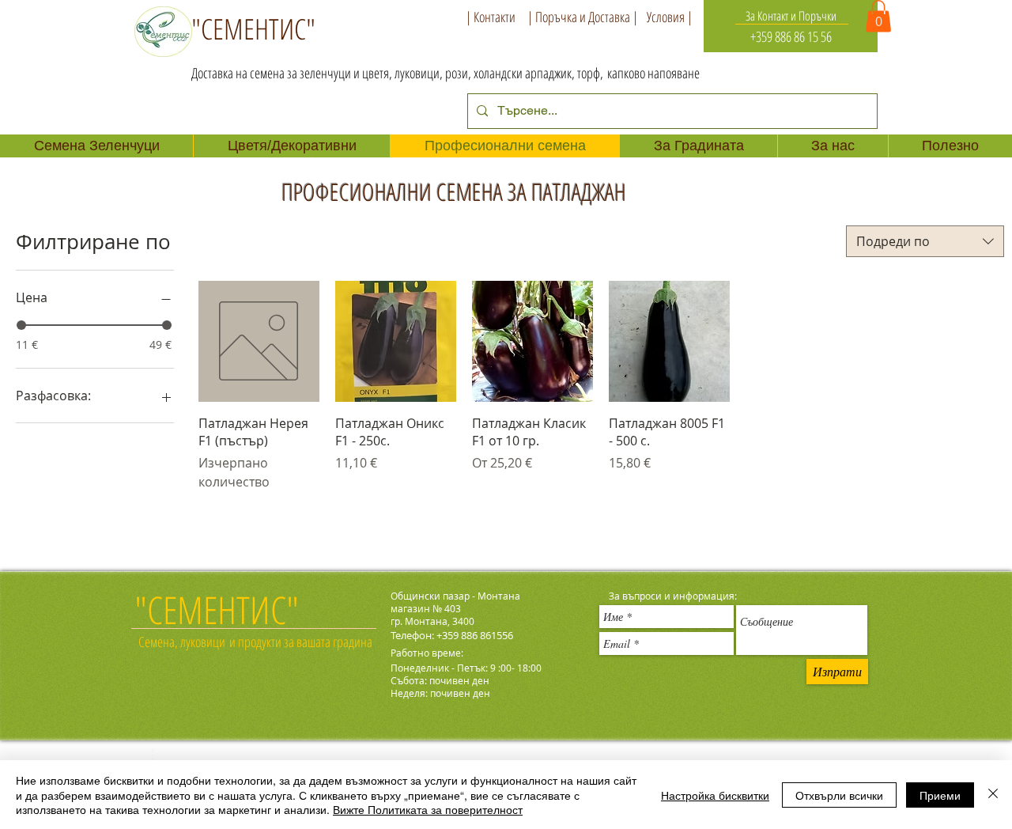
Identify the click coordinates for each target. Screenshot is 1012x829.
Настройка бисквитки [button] (715, 795)
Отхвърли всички (839, 795)
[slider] (21, 325)
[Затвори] (993, 794)
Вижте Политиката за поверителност (428, 809)
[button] (878, 16)
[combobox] (925, 241)
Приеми (940, 795)
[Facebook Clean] (144, 758)
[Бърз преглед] (258, 341)
